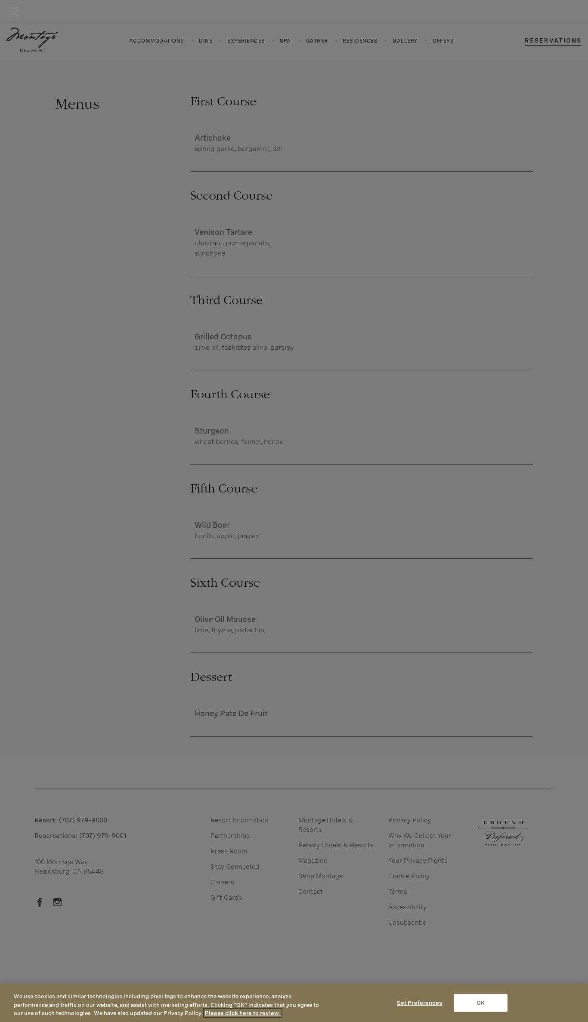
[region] (294, 1003)
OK (481, 1003)
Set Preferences (419, 1003)
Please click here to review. (243, 1013)
